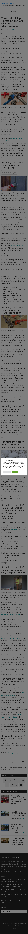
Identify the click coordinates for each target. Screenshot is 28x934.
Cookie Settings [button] (7, 471)
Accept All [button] (15, 471)
